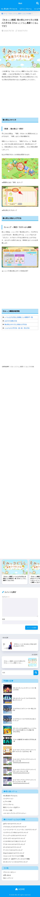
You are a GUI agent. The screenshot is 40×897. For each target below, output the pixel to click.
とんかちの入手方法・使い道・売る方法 (16, 328)
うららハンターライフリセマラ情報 (13, 856)
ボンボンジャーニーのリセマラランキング (15, 862)
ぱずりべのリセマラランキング (12, 823)
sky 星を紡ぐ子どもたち (9, 9)
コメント (5, 597)
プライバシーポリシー (9, 872)
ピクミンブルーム (26, 9)
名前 (3, 619)
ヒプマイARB (7, 801)
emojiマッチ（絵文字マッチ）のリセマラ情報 (16, 859)
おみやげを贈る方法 (10, 321)
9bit (20, 3)
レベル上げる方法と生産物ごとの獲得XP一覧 (18, 317)
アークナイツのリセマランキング (12, 850)
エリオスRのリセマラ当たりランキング (14, 841)
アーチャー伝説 (7, 810)
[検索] (35, 672)
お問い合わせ (7, 875)
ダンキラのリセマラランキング (12, 847)
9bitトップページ (8, 878)
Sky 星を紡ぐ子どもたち (10, 795)
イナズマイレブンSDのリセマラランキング (15, 832)
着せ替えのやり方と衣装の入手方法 (15, 324)
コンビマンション (8, 798)
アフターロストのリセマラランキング (14, 844)
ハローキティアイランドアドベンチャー (14, 813)
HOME (21, 889)
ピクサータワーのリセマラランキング (14, 838)
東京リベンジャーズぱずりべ (11, 807)
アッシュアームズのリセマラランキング (14, 835)
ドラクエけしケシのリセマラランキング (14, 826)
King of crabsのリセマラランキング (13, 853)
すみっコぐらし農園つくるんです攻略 (22, 366)
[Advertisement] (20, 39)
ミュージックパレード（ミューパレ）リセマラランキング (19, 829)
